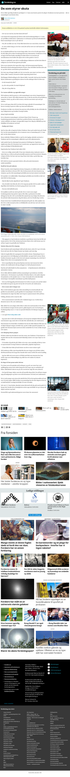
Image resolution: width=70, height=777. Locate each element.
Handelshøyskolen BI (8, 735)
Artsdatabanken (7, 717)
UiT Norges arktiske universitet (57, 744)
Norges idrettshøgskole (32, 750)
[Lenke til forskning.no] (22, 1)
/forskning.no (54, 667)
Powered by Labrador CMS (35, 772)
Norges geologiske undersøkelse (34, 748)
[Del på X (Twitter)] (4, 427)
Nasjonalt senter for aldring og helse (35, 728)
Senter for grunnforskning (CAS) (57, 725)
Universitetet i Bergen (55, 747)
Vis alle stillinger (35, 515)
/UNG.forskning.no (56, 670)
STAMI (51, 730)
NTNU (28, 721)
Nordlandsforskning (31, 741)
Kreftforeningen (7, 753)
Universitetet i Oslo (54, 751)
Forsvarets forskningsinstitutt (10, 730)
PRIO (51, 714)
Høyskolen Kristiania (8, 747)
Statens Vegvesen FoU (55, 732)
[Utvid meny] (68, 2)
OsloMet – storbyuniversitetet (33, 764)
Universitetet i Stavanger (55, 753)
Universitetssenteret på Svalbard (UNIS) (59, 757)
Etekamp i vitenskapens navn (57, 120)
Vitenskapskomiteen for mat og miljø (58, 765)
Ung (53, 2)
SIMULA (52, 721)
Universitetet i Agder (54, 745)
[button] (3, 503)
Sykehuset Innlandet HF (55, 738)
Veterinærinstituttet (54, 761)
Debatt (48, 2)
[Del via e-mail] (9, 427)
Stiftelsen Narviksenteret (55, 734)
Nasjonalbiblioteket (31, 722)
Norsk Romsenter (31, 756)
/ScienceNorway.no (56, 673)
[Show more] (58, 135)
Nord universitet (30, 739)
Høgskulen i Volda (7, 743)
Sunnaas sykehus (54, 736)
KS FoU (5, 751)
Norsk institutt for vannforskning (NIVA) (36, 762)
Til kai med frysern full (55, 132)
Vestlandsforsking (54, 759)
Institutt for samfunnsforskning (10, 749)
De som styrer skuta (55, 129)
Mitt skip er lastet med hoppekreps (58, 113)
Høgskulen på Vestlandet (8, 745)
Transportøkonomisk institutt (57, 742)
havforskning (17, 424)
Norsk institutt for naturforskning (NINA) (36, 760)
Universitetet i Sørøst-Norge (56, 755)
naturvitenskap (6, 424)
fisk (30, 424)
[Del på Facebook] (2, 427)
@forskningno (55, 664)
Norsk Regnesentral (31, 754)
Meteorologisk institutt (8, 758)
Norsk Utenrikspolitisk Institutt (34, 758)
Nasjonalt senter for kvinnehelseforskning (36, 732)
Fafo (4, 724)
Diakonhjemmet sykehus (8, 719)
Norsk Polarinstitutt (31, 752)
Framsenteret (6, 732)
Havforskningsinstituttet (8, 737)
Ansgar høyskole (7, 712)
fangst (25, 424)
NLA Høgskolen (30, 712)
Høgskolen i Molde (7, 739)
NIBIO (4, 762)
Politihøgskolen (53, 712)
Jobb (63, 2)
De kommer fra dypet (55, 117)
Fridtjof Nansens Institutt (9, 733)
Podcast (58, 2)
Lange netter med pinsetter (57, 125)
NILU (4, 767)
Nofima (28, 737)
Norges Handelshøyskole (32, 745)
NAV (4, 760)
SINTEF (51, 723)
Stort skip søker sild (55, 127)
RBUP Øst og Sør (53, 716)
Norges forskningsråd (32, 747)
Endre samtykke (8, 703)
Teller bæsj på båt (54, 115)
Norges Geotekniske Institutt (33, 743)
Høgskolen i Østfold (7, 741)
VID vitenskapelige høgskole (56, 763)
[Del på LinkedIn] (7, 427)
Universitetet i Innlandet (55, 749)
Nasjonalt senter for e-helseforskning (35, 730)
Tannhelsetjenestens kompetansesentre (59, 740)
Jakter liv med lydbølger (56, 122)
